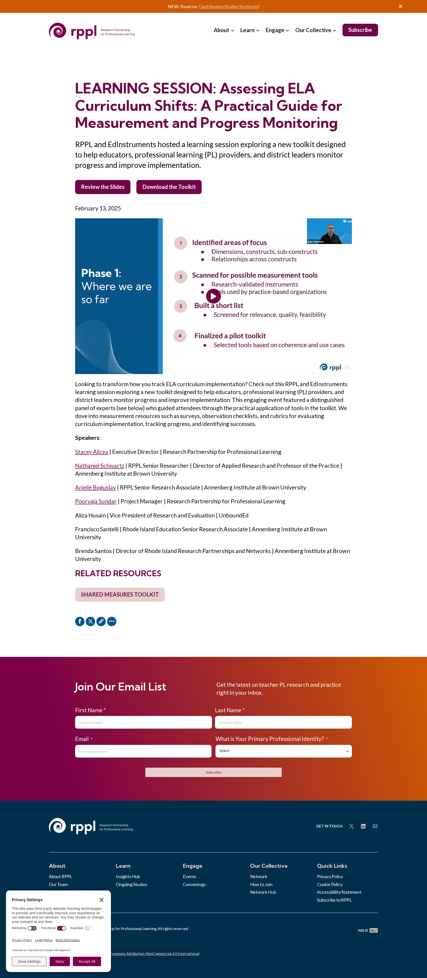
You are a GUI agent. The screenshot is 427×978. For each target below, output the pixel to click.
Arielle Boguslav (95, 487)
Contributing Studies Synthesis (228, 6)
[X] (90, 621)
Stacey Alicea (91, 451)
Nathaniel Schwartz (99, 465)
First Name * (90, 710)
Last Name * (230, 710)
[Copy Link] (101, 621)
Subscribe (213, 772)
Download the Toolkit (169, 186)
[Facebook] (80, 621)
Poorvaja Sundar (96, 501)
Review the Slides (103, 186)
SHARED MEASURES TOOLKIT (120, 594)
